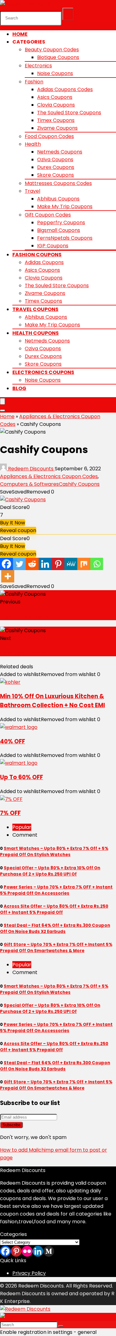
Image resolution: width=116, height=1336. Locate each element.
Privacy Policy (29, 1273)
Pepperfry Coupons (61, 222)
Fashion (34, 81)
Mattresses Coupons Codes (58, 183)
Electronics (38, 65)
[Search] (68, 14)
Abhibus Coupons (58, 198)
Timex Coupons (56, 120)
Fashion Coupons (37, 254)
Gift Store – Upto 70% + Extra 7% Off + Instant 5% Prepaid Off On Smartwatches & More (56, 948)
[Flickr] (27, 1251)
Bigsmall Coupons (58, 230)
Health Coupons (35, 333)
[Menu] (2, 401)
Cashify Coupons (79, 484)
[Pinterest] (58, 564)
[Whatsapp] (96, 564)
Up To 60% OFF (21, 777)
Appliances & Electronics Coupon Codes (49, 476)
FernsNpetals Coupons (64, 238)
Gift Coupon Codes (48, 214)
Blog (19, 388)
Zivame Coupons (57, 128)
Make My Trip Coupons (64, 206)
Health (33, 144)
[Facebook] (6, 564)
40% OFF (12, 741)
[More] (7, 576)
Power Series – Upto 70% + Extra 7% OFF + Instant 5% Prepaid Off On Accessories (56, 890)
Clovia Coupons (56, 104)
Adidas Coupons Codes (65, 89)
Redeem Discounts (31, 468)
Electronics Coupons (43, 372)
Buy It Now (12, 522)
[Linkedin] (45, 564)
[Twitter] (19, 564)
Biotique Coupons (58, 57)
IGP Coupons (52, 245)
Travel (32, 191)
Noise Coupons (55, 73)
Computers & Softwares (29, 484)
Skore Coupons (55, 175)
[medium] (48, 1251)
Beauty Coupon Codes (52, 49)
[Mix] (83, 564)
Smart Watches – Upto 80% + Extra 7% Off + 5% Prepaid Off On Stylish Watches (54, 852)
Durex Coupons (55, 167)
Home (20, 34)
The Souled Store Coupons (69, 112)
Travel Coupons (35, 309)
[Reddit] (32, 564)
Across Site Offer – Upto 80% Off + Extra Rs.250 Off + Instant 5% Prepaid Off (54, 909)
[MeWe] (70, 564)
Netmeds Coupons (59, 151)
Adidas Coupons (44, 262)
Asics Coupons (54, 97)
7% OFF (10, 813)
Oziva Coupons (55, 159)
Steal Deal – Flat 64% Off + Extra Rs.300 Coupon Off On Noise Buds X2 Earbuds (55, 928)
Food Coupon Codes (49, 136)
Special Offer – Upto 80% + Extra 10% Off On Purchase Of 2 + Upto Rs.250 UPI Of (50, 871)
